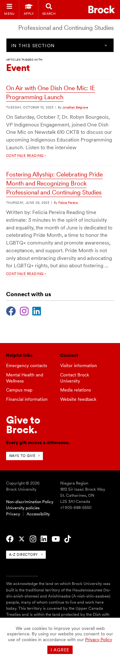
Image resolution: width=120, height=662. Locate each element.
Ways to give (22, 455)
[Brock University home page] (101, 9)
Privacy (13, 514)
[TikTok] (67, 539)
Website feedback (78, 399)
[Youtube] (56, 539)
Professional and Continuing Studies (66, 27)
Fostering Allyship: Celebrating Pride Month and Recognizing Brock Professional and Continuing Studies (54, 183)
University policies (23, 507)
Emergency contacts (26, 365)
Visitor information (78, 365)
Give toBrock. (23, 425)
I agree (60, 649)
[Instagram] (24, 310)
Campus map (19, 390)
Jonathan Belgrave (75, 107)
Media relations (75, 390)
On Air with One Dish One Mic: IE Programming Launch (50, 92)
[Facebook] (11, 310)
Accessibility (38, 514)
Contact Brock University (74, 378)
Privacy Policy (98, 639)
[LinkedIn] (36, 310)
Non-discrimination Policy (29, 501)
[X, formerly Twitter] (21, 539)
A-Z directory (23, 554)
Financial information (27, 399)
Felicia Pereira (68, 202)
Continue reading (25, 155)
